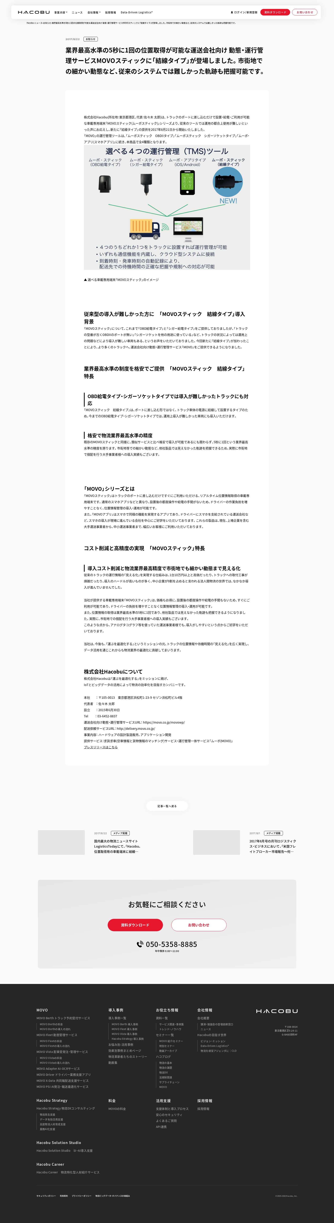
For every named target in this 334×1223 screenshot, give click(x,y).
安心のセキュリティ (169, 1115)
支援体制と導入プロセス (172, 1109)
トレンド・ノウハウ (170, 1029)
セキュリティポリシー (46, 1195)
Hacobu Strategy (52, 1100)
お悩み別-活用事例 (120, 1045)
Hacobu (30, 23)
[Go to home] (33, 12)
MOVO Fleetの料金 (51, 1041)
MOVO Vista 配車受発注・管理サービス (62, 1052)
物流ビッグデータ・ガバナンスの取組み (112, 1195)
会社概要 (203, 1018)
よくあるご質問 (166, 1121)
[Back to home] (277, 1011)
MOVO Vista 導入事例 (124, 1033)
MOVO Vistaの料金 (51, 1057)
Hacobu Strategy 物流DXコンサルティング (66, 1108)
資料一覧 (162, 1018)
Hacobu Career (50, 1164)
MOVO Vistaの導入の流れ (55, 1062)
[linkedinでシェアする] (266, 81)
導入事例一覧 (117, 1018)
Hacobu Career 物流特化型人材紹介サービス (68, 1172)
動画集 (112, 1063)
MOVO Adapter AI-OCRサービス (58, 1069)
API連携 (161, 1127)
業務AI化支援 (47, 1129)
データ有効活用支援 (51, 1119)
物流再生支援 (47, 1114)
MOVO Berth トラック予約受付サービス (63, 1018)
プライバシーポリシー (81, 1195)
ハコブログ (163, 1057)
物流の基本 (165, 1062)
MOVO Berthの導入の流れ (55, 1029)
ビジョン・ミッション (213, 1041)
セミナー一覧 (165, 1035)
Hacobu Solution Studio (59, 1142)
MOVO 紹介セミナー (171, 1041)
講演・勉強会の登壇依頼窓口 (217, 1024)
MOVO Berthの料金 (51, 1024)
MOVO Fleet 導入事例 (124, 1029)
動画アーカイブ (168, 1050)
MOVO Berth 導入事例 (125, 1024)
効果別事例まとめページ (124, 1051)
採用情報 (203, 1109)
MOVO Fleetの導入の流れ (55, 1045)
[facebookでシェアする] (256, 81)
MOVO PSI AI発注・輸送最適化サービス (63, 1087)
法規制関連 (165, 1077)
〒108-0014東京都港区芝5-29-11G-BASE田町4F (286, 1030)
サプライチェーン (169, 1082)
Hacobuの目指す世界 (211, 1035)
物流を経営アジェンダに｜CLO (219, 1050)
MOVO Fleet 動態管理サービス (57, 1035)
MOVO (42, 1010)
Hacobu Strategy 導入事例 (128, 1038)
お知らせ (47, 23)
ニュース (38, 23)
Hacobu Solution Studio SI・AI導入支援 (65, 1150)
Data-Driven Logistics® (215, 1045)
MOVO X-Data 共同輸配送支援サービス (63, 1081)
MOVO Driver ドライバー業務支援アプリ (64, 1075)
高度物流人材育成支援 (53, 1124)
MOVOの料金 (117, 1109)
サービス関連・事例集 (171, 1024)
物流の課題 (165, 1067)
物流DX (163, 1072)
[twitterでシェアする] (246, 81)
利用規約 (64, 1195)
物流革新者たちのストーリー (127, 1057)
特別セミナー (167, 1045)
